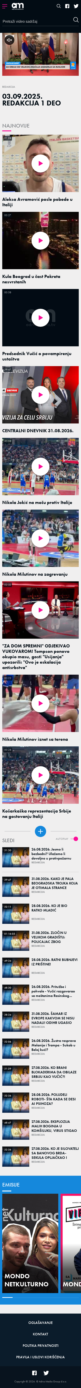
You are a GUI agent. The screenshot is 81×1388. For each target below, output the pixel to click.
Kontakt (40, 1334)
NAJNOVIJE (15, 125)
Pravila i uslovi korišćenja (40, 1357)
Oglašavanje (40, 1322)
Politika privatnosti (40, 1345)
